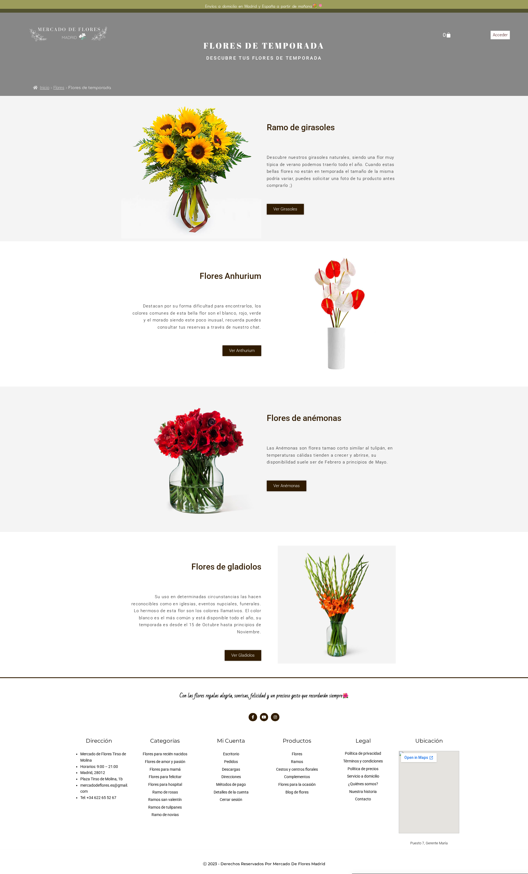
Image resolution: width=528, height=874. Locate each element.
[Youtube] (264, 717)
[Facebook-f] (253, 717)
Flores (58, 87)
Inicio (44, 87)
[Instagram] (275, 717)
